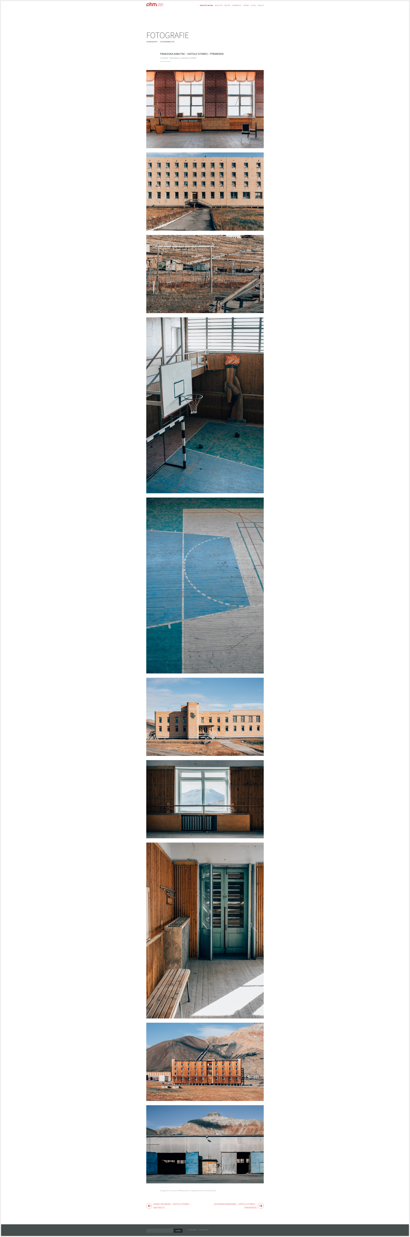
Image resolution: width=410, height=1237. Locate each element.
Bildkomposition (184, 1190)
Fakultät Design (206, 5)
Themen (246, 5)
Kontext (201, 1190)
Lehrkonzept (152, 42)
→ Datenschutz (203, 1230)
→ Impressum (192, 1230)
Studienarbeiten (167, 42)
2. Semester (173, 1190)
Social (253, 5)
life (215, 1190)
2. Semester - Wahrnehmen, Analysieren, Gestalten (178, 58)
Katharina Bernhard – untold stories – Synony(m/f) (235, 1206)
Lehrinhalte (236, 5)
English (261, 5)
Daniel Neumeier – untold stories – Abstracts (172, 1206)
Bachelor (218, 5)
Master (227, 5)
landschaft (209, 1190)
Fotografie (167, 35)
